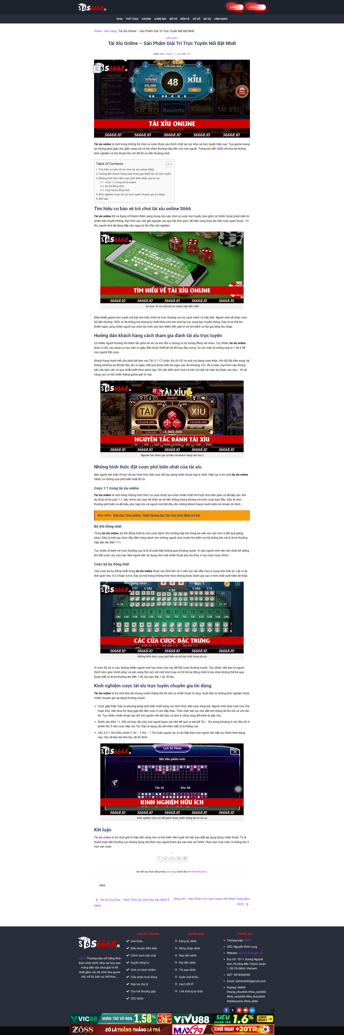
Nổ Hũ (173, 18)
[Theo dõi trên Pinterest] (239, 1010)
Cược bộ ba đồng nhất (117, 190)
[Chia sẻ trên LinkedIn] (185, 859)
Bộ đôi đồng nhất (114, 186)
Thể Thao (132, 18)
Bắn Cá (185, 18)
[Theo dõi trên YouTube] (246, 1010)
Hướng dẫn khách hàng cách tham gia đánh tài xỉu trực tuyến (135, 173)
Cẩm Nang (221, 18)
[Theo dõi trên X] (233, 1010)
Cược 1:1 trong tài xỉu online (120, 182)
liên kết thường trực (197, 871)
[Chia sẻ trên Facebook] (159, 859)
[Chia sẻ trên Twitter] (166, 859)
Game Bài (160, 18)
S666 (119, 18)
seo (188, 54)
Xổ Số (196, 18)
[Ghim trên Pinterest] (178, 859)
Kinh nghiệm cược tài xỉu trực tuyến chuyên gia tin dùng (131, 194)
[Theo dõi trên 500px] (252, 1010)
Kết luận (103, 198)
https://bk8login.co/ (251, 953)
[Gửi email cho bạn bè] (172, 859)
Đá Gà (207, 18)
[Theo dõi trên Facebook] (226, 1010)
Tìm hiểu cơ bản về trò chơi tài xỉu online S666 (126, 169)
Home (98, 31)
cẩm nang (110, 31)
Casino (146, 18)
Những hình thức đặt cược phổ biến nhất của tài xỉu (129, 178)
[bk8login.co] (92, 7)
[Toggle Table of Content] (167, 164)
